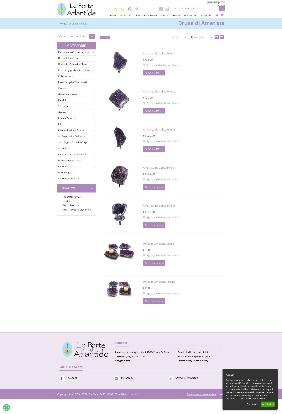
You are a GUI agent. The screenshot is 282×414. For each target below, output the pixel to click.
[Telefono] (123, 8)
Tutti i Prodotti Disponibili (77, 209)
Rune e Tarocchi (67, 118)
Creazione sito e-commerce (201, 394)
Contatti (205, 15)
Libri (60, 124)
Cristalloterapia (170, 15)
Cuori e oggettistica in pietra (74, 70)
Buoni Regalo (65, 172)
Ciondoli (62, 88)
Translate (221, 5)
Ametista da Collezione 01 (159, 53)
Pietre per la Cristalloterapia (73, 52)
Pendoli (62, 100)
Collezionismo (66, 76)
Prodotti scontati (72, 196)
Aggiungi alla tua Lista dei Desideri (162, 65)
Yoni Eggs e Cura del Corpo (73, 142)
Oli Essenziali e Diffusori (71, 136)
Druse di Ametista (68, 58)
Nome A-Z (198, 37)
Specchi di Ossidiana (69, 178)
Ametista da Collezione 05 (159, 205)
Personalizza (253, 404)
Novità (66, 201)
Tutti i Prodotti (71, 205)
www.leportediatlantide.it (200, 356)
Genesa (62, 112)
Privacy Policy (185, 360)
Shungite (63, 106)
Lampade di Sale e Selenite (72, 154)
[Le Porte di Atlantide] (85, 349)
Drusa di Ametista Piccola (159, 281)
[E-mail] (115, 8)
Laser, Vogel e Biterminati (72, 82)
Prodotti (125, 15)
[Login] (217, 14)
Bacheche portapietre (70, 160)
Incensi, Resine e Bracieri (71, 130)
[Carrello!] (222, 14)
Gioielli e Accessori (146, 15)
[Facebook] (161, 9)
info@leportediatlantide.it (196, 352)
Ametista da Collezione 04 (159, 167)
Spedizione (190, 15)
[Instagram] (167, 9)
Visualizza (68, 188)
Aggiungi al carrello (154, 72)
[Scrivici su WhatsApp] (130, 9)
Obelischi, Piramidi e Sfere (72, 64)
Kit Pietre (63, 166)
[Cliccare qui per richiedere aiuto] (6, 407)
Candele (62, 148)
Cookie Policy (201, 360)
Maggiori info (259, 398)
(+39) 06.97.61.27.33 (135, 356)
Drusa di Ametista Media (158, 243)
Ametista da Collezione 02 (159, 91)
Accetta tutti (268, 404)
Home (112, 15)
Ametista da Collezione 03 (159, 129)
